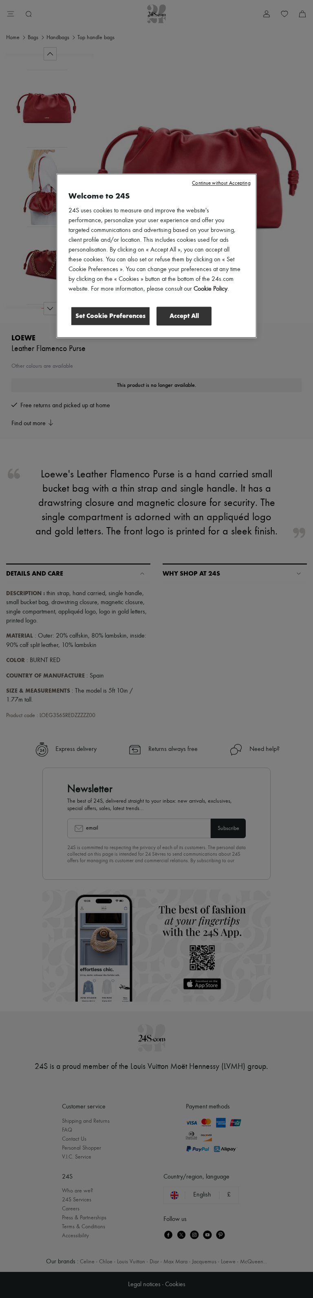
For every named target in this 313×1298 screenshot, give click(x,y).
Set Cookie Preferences (110, 316)
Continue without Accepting (221, 183)
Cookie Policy (210, 289)
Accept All (184, 316)
